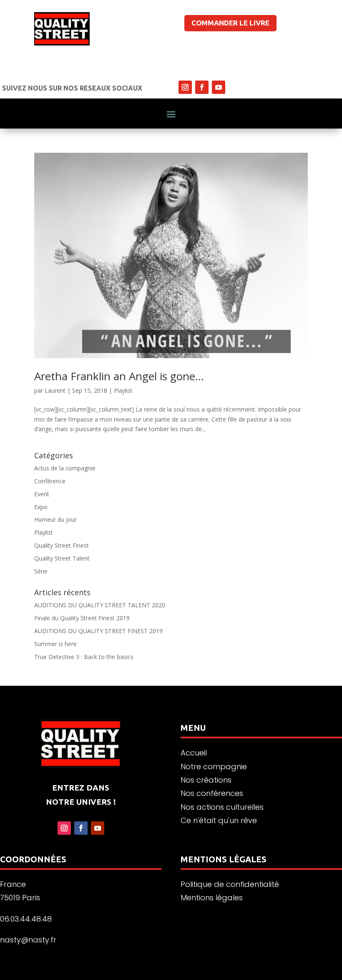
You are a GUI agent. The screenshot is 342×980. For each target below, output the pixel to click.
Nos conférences (212, 793)
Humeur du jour (55, 519)
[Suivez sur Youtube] (218, 87)
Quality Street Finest (61, 545)
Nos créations (206, 780)
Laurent (55, 390)
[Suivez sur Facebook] (202, 87)
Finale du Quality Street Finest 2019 (82, 618)
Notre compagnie (214, 766)
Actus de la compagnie (65, 468)
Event (41, 494)
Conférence (49, 481)
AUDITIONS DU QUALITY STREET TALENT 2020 (99, 605)
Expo (41, 507)
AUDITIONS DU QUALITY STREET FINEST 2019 (98, 631)
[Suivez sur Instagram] (185, 87)
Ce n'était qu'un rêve (219, 820)
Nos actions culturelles (222, 807)
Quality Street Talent (62, 558)
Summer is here (55, 644)
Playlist (123, 390)
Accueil (194, 753)
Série (41, 571)
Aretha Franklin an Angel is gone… (119, 376)
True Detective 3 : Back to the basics (83, 657)
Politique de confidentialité (230, 884)
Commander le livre (230, 23)
